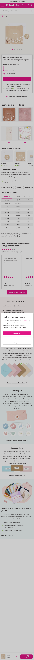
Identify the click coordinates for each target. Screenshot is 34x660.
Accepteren (17, 333)
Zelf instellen (17, 338)
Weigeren (17, 343)
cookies (26, 321)
